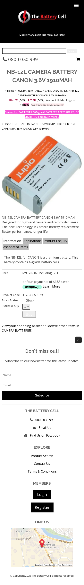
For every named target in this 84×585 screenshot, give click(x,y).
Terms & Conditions (42, 471)
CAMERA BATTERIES (56, 90)
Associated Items (15, 247)
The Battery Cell (41, 575)
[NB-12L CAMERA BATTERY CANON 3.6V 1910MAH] (42, 214)
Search (72, 51)
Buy (29, 314)
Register (42, 507)
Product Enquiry (55, 241)
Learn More (51, 286)
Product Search (42, 456)
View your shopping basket (22, 326)
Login (42, 494)
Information (12, 241)
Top (78, 340)
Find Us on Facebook (45, 435)
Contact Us (42, 463)
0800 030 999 (22, 59)
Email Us (45, 427)
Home (10, 90)
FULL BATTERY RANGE (29, 90)
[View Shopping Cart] (78, 60)
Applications (32, 241)
